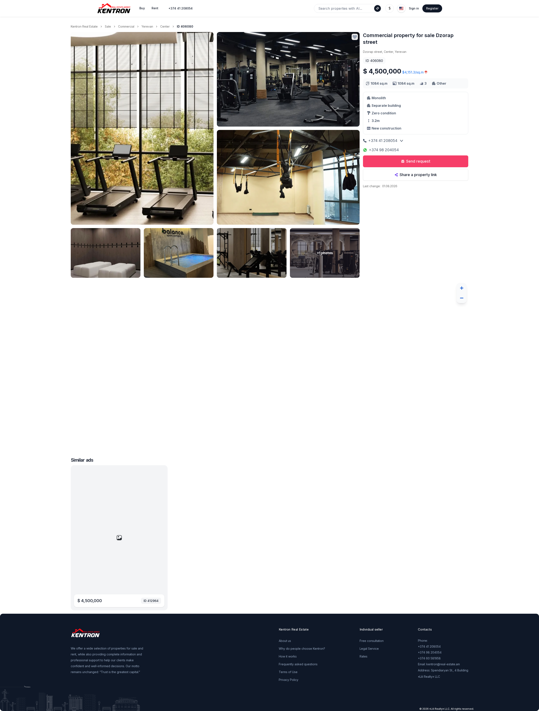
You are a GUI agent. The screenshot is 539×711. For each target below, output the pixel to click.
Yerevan (147, 26)
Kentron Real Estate (84, 26)
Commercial (126, 26)
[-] (461, 298)
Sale (108, 26)
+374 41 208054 (180, 8)
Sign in (414, 8)
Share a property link (418, 174)
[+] (461, 288)
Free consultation (372, 641)
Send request (418, 161)
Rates (363, 656)
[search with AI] (377, 8)
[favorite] (355, 37)
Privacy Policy (288, 680)
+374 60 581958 (429, 658)
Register (432, 8)
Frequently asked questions (298, 664)
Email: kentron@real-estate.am (439, 664)
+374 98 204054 (384, 150)
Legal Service (369, 648)
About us (285, 641)
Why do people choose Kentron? (302, 648)
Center (165, 26)
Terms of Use (288, 672)
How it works (288, 656)
